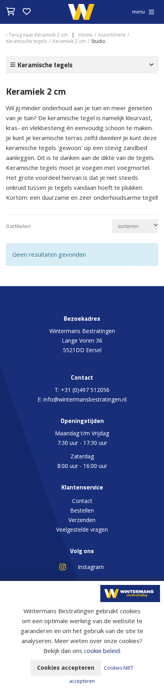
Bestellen (82, 510)
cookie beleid (102, 651)
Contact (82, 501)
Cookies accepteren (65, 667)
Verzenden (82, 520)
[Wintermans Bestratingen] (130, 592)
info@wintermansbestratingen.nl (85, 399)
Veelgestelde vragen (82, 529)
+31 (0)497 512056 (85, 390)
